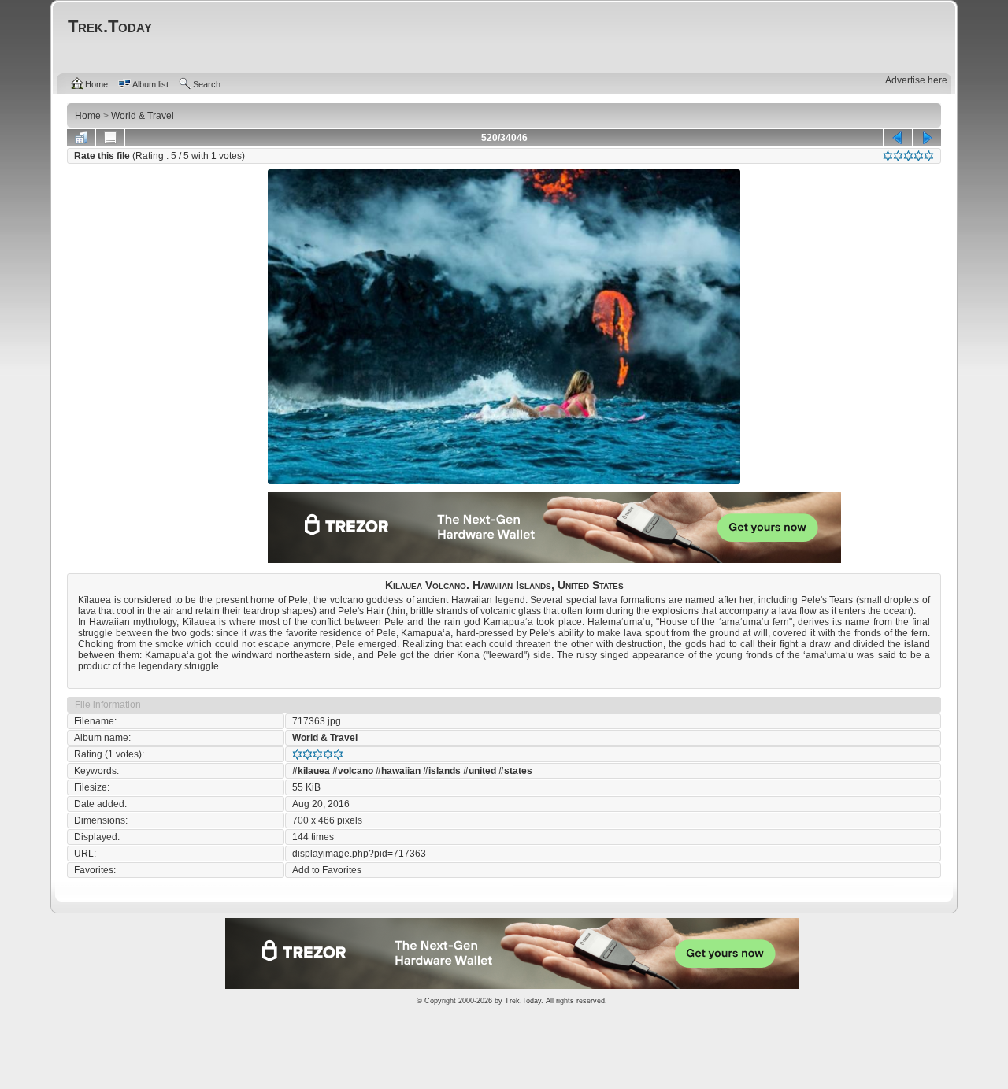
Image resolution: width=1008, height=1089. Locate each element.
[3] (908, 155)
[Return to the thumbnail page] (81, 137)
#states (515, 770)
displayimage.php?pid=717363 (359, 853)
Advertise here (916, 80)
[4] (919, 155)
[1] (888, 155)
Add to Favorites (326, 870)
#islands (442, 770)
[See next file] (927, 137)
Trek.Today (523, 1001)
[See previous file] (898, 137)
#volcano (352, 770)
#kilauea (311, 770)
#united (479, 770)
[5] (929, 155)
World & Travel (325, 737)
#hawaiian (398, 770)
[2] (898, 155)
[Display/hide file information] (110, 137)
